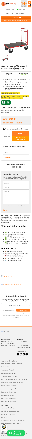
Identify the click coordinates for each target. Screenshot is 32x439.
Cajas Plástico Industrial (8, 386)
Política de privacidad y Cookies (11, 424)
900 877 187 (11, 9)
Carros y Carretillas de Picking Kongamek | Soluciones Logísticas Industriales (14, 381)
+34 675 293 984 (22, 345)
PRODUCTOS (16, 17)
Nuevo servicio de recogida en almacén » (16, 20)
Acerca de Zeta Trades (8, 408)
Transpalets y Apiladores (9, 376)
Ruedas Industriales (7, 395)
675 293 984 (22, 9)
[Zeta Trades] (9, 4)
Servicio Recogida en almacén (10, 411)
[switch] (4, 432)
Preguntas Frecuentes (8, 414)
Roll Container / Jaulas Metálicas (11, 364)
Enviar (5, 210)
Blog (16, 13)
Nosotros (9, 13)
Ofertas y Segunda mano (9, 401)
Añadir (20, 134)
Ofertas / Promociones (8, 398)
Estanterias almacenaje (8, 392)
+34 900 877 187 (22, 342)
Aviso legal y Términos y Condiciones (13, 420)
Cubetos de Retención (8, 370)
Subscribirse (23, 310)
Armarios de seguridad (8, 389)
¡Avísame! (7, 157)
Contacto (22, 13)
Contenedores (5, 367)
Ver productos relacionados (20, 138)
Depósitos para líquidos (8, 373)
